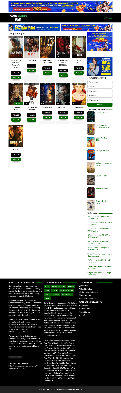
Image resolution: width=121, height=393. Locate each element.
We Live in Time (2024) (47, 61)
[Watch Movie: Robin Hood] (63, 93)
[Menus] (110, 17)
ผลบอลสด (84, 305)
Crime (47, 290)
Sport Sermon (85, 312)
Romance (56, 294)
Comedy (71, 286)
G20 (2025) (31, 60)
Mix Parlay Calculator (89, 292)
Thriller (47, 298)
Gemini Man (47, 107)
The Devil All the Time (31, 108)
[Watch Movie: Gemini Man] (47, 93)
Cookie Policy (86, 289)
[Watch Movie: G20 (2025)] (31, 47)
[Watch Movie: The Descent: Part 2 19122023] (63, 47)
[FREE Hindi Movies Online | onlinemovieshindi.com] (19, 17)
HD (58, 57)
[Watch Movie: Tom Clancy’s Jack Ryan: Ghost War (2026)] (15, 47)
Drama (54, 290)
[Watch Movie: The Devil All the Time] (31, 93)
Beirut (15, 149)
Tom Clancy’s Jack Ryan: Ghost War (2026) (15, 63)
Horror (47, 294)
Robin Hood (63, 107)
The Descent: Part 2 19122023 (63, 62)
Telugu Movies (67, 294)
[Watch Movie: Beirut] (15, 136)
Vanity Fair (79, 107)
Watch (16, 78)
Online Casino (85, 309)
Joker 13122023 (79, 61)
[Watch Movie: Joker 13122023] (78, 47)
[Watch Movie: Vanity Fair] (78, 93)
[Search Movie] (105, 17)
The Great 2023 (16, 108)
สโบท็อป (83, 315)
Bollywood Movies (58, 286)
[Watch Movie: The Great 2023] (15, 93)
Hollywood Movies (66, 290)
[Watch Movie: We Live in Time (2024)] (47, 47)
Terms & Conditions (88, 298)
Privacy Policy (86, 295)
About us (84, 286)
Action (47, 286)
